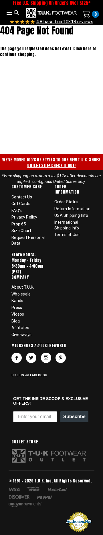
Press (16, 307)
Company (20, 277)
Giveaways (21, 334)
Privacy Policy (24, 217)
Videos (17, 314)
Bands (17, 300)
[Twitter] (31, 358)
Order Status (66, 202)
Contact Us (21, 197)
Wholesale (21, 294)
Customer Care (26, 187)
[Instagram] (46, 358)
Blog (15, 321)
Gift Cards (20, 203)
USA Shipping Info (71, 215)
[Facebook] (16, 358)
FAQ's (16, 210)
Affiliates (20, 327)
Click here (82, 49)
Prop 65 (18, 224)
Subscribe (74, 416)
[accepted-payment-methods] (41, 498)
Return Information (72, 208)
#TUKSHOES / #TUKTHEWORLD (39, 345)
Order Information (67, 189)
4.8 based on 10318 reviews (64, 21)
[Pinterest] (61, 358)
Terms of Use (67, 234)
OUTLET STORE (24, 442)
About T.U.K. (22, 287)
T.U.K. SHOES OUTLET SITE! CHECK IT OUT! (63, 163)
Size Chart (21, 230)
